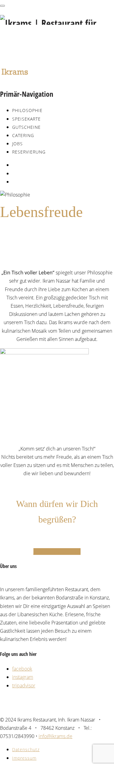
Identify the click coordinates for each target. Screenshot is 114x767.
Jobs (17, 144)
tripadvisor (23, 685)
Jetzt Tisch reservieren (57, 551)
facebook (22, 668)
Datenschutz (26, 749)
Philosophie (27, 110)
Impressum (24, 758)
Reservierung (29, 152)
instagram (22, 677)
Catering (23, 135)
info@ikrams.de (55, 736)
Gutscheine (26, 127)
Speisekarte (26, 119)
